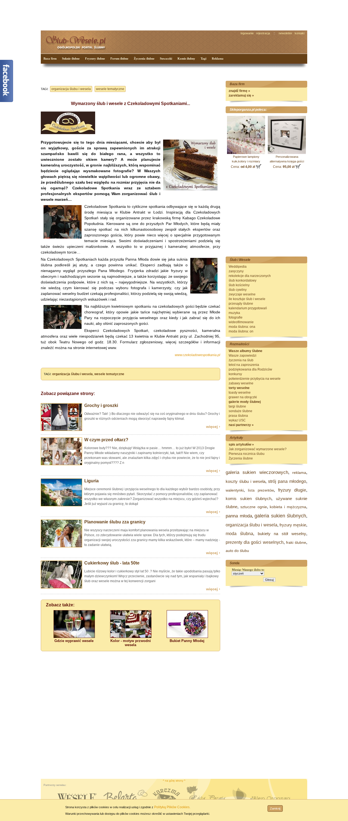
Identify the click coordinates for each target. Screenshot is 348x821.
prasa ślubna (238, 416)
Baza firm (50, 58)
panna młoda (239, 515)
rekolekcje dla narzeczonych (250, 276)
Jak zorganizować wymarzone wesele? (258, 449)
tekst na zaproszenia (244, 365)
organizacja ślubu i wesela (71, 89)
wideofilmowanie (241, 322)
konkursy (235, 374)
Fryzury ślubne (95, 58)
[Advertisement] (143, 14)
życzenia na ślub (241, 360)
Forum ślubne (119, 58)
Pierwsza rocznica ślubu (247, 454)
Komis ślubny (186, 58)
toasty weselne (240, 392)
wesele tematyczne (110, 89)
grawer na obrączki (243, 397)
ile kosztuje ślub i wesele (247, 299)
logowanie (247, 33)
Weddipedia (238, 266)
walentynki (235, 490)
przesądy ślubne (241, 303)
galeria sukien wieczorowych (257, 472)
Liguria (91, 481)
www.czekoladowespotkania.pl (197, 355)
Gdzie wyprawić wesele (74, 641)
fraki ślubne (296, 542)
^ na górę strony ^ (174, 780)
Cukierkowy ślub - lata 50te (111, 563)
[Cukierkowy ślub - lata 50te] (61, 587)
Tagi (203, 58)
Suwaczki (166, 58)
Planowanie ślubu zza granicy (114, 522)
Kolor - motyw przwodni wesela (130, 643)
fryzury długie (292, 490)
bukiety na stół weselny (282, 533)
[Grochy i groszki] (61, 430)
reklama (299, 472)
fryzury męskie (292, 525)
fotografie (236, 317)
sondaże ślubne (240, 411)
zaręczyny (236, 271)
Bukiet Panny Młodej (187, 641)
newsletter (285, 33)
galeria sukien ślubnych (280, 515)
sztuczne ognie (253, 507)
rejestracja (263, 33)
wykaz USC (237, 420)
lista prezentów (261, 490)
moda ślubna (239, 533)
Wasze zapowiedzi (242, 355)
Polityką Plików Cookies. (172, 807)
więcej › (213, 426)
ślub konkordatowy (242, 280)
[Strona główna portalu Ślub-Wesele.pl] (79, 41)
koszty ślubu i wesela (245, 481)
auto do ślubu (237, 550)
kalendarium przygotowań (248, 308)
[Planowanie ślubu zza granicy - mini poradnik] (61, 546)
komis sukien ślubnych (248, 498)
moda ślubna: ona (242, 327)
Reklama (217, 58)
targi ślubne (237, 406)
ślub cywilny (238, 290)
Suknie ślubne (71, 58)
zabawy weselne (241, 383)
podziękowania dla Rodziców (250, 369)
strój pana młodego (287, 481)
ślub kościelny (239, 285)
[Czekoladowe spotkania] (190, 189)
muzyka (234, 313)
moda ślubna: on (241, 331)
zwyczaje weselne (242, 294)
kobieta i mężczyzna (288, 507)
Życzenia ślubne (144, 58)
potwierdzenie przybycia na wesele (255, 379)
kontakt (299, 33)
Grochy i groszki (101, 405)
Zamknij (275, 808)
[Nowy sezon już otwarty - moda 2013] (61, 464)
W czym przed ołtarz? (106, 439)
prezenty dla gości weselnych (255, 542)
